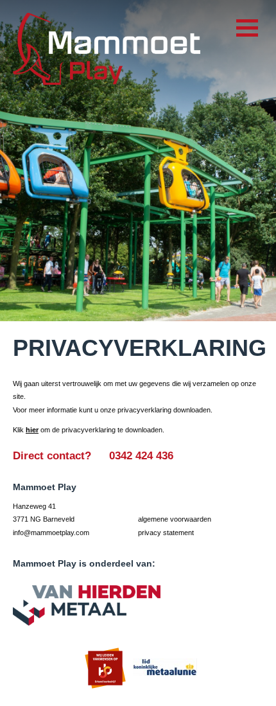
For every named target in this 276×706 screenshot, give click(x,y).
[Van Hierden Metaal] (86, 605)
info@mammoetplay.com (51, 532)
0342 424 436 (143, 455)
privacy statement (166, 532)
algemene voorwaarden (174, 519)
